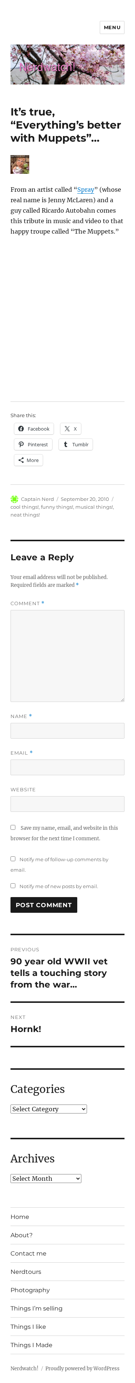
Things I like (28, 1326)
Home (19, 1216)
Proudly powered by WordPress (82, 1368)
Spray (85, 189)
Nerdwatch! (24, 1368)
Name (21, 716)
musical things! (94, 507)
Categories (37, 1089)
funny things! (57, 507)
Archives (32, 1158)
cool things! (24, 507)
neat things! (25, 515)
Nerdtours (25, 1271)
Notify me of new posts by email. (59, 886)
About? (21, 1235)
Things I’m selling (36, 1308)
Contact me (28, 1253)
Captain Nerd (37, 499)
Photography (30, 1290)
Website (23, 789)
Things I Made (31, 1345)
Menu (112, 27)
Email (21, 753)
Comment (27, 603)
